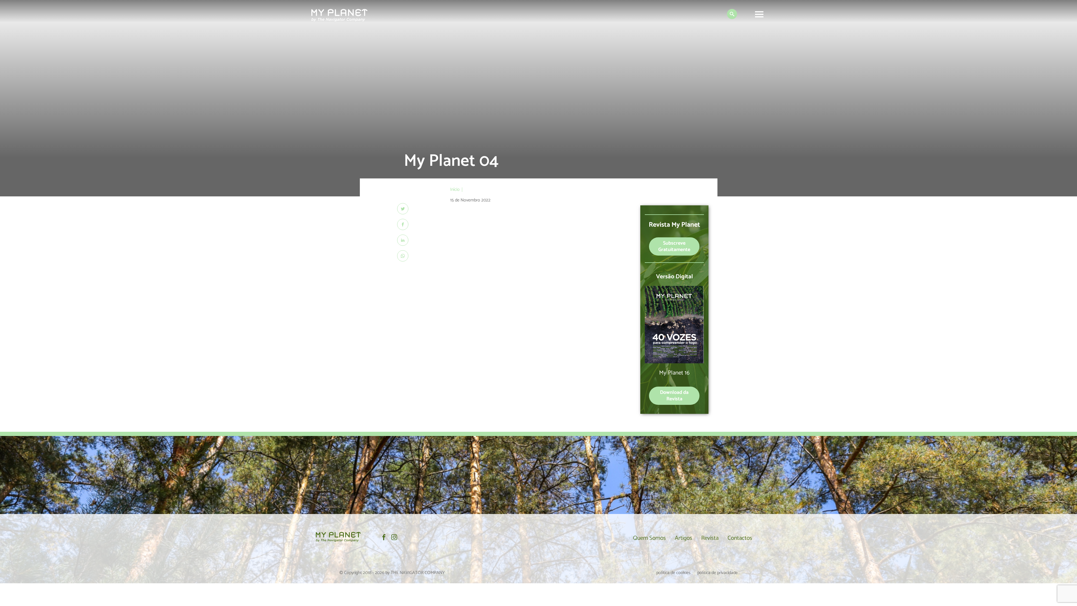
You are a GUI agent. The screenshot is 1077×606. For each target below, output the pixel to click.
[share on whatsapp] (402, 255)
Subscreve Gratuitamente (674, 246)
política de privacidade (717, 573)
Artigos (683, 538)
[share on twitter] (402, 208)
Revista (710, 538)
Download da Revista (674, 395)
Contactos (740, 538)
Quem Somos (649, 538)
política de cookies (673, 573)
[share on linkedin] (402, 240)
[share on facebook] (402, 224)
